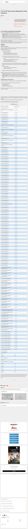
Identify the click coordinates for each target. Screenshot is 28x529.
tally (3, 9)
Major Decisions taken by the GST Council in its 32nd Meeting (19, 398)
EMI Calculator (14, 442)
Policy (20, 521)
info (6, 9)
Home (1, 9)
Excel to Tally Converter (14, 434)
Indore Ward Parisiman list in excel (7, 398)
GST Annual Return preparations (18, 26)
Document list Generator (14, 440)
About (8, 521)
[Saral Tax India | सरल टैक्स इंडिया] (7, 2)
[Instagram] (5, 524)
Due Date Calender (14, 436)
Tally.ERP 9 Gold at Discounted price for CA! (19, 23)
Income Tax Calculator (14, 438)
